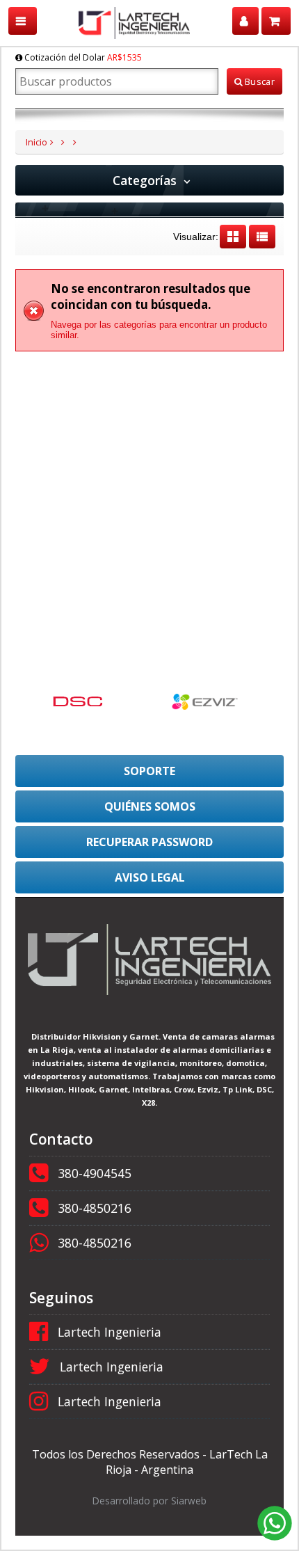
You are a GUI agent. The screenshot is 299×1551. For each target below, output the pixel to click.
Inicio (36, 142)
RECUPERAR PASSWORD (149, 842)
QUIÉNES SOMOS (149, 806)
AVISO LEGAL (150, 877)
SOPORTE (149, 771)
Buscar (259, 81)
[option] (86, 701)
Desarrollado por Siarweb (149, 1500)
